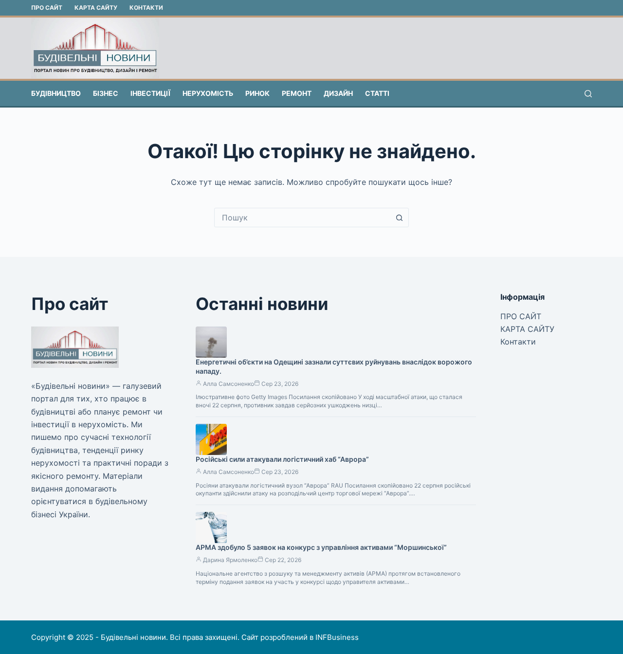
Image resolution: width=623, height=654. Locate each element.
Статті (377, 93)
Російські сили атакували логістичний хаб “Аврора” (282, 459)
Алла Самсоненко (228, 383)
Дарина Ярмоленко (230, 559)
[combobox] (302, 217)
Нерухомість (208, 93)
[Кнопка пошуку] (399, 217)
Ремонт (297, 93)
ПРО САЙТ (46, 7)
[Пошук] (588, 93)
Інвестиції (150, 93)
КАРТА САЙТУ (95, 7)
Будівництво (56, 93)
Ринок (257, 93)
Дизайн (338, 93)
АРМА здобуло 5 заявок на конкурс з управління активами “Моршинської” (321, 547)
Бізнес (105, 93)
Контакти (146, 7)
